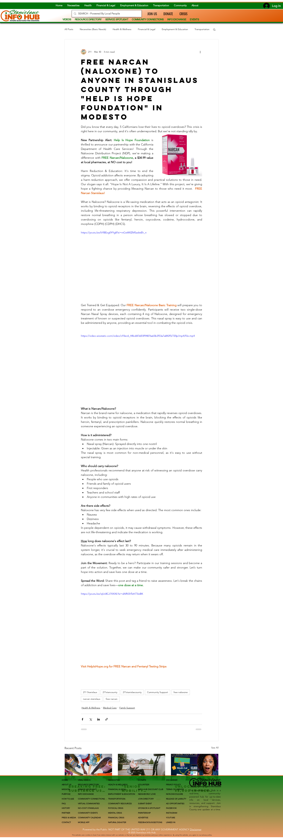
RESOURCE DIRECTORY (88, 784)
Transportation (202, 29)
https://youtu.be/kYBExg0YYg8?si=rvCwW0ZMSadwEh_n (114, 232)
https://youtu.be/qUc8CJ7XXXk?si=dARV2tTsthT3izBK (112, 593)
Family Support (127, 707)
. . (192, 812)
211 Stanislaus (90, 692)
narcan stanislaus (91, 698)
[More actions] (200, 52)
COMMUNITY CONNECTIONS (91, 798)
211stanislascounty (132, 692)
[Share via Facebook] (82, 719)
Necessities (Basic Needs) (93, 29)
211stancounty (110, 692)
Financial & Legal (146, 29)
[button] (150, 14)
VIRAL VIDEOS (84, 780)
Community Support (157, 692)
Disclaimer (195, 829)
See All (214, 747)
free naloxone (181, 692)
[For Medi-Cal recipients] (194, 767)
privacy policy (207, 835)
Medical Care (110, 707)
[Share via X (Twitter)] (90, 719)
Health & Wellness (122, 29)
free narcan (111, 698)
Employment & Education (175, 29)
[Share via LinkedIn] (98, 719)
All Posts (69, 29)
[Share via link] (106, 719)
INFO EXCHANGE (86, 794)
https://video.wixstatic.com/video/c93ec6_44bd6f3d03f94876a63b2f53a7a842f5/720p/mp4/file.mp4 (138, 335)
